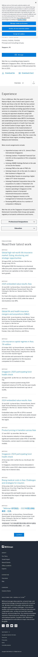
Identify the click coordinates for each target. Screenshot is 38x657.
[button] (3, 625)
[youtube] (11, 625)
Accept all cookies (19, 34)
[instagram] (16, 625)
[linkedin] (7, 625)
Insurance (5, 578)
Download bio (10, 73)
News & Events (6, 562)
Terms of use (4, 637)
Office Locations (6, 565)
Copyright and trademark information (9, 635)
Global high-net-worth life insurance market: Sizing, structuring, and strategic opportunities (17, 255)
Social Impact (6, 559)
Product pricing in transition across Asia (19, 430)
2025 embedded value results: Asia (17, 284)
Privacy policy (4, 640)
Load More (19, 535)
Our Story (5, 556)
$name (3, 642)
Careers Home (6, 591)
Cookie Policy (22, 19)
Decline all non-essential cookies (19, 28)
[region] (19, 18)
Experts (4, 569)
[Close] (36, 3)
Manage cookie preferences (18, 23)
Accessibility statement (6, 645)
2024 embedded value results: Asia (17, 400)
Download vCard (27, 73)
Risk (3, 581)
